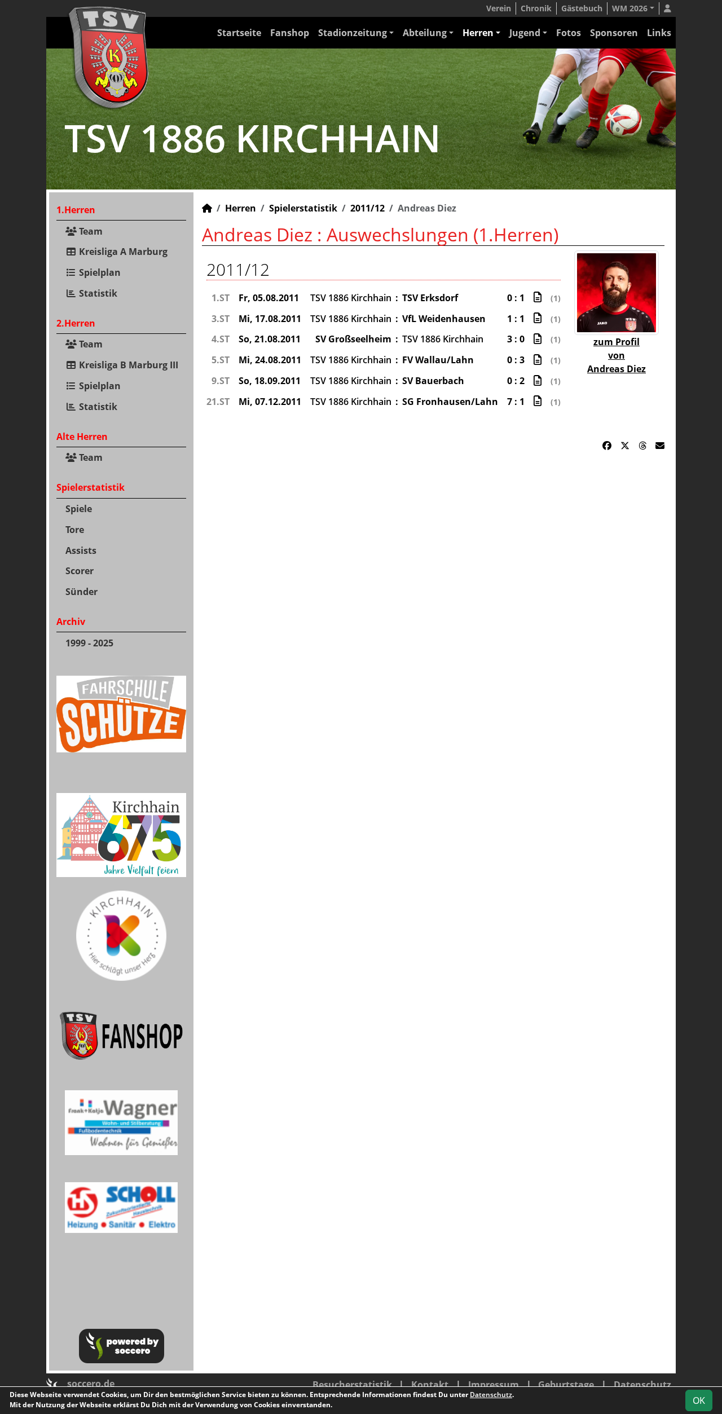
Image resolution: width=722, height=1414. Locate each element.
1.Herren (75, 210)
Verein (498, 8)
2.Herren (75, 323)
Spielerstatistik (90, 487)
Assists (80, 550)
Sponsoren (614, 33)
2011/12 (367, 208)
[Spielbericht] (538, 297)
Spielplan (99, 272)
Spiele (78, 509)
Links (659, 33)
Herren (478, 33)
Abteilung (425, 33)
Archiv (70, 621)
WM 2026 (630, 8)
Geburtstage (566, 1384)
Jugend (524, 33)
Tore (74, 529)
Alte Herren (82, 436)
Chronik (536, 8)
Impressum (493, 1384)
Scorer (79, 571)
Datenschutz (642, 1384)
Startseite (239, 33)
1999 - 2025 (89, 643)
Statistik (97, 293)
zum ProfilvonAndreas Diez (616, 355)
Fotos (568, 33)
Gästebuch (581, 8)
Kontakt (429, 1384)
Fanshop (289, 33)
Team (90, 231)
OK (699, 1400)
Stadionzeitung (352, 33)
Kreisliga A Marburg (122, 251)
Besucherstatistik (352, 1384)
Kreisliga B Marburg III (127, 365)
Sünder (81, 591)
